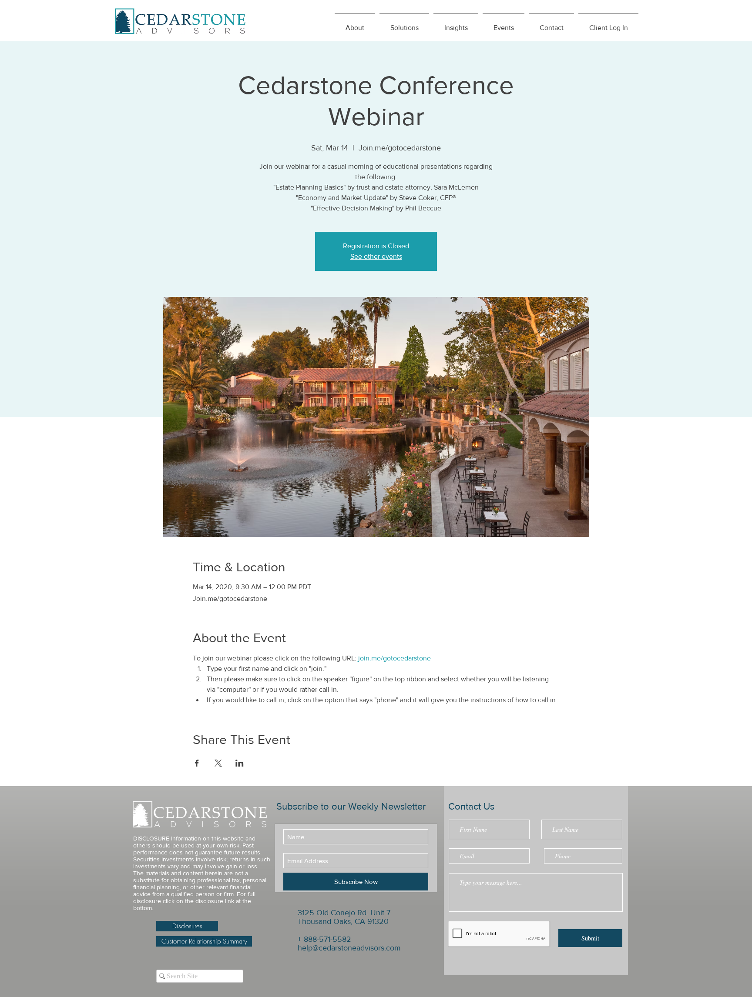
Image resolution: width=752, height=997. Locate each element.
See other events (376, 256)
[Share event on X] (218, 763)
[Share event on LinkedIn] (239, 763)
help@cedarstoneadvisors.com (349, 948)
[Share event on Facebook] (197, 763)
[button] (455, 24)
